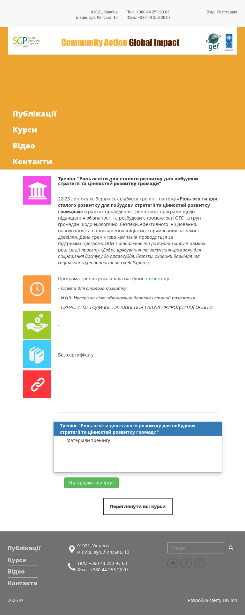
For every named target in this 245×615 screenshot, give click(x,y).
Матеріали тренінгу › (91, 483)
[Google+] (199, 563)
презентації (158, 278)
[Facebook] (186, 563)
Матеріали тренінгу (88, 440)
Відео (23, 145)
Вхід (210, 12)
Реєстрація (227, 12)
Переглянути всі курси (138, 506)
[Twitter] (172, 563)
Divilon (230, 600)
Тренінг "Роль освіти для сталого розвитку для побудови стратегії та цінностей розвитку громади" (127, 429)
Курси (24, 129)
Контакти (32, 161)
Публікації (34, 113)
